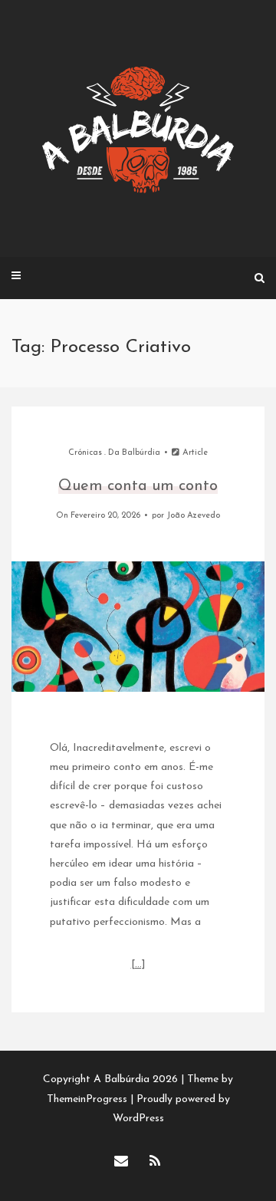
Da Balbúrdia (134, 453)
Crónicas (85, 453)
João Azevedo (193, 516)
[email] (121, 1162)
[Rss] (155, 1162)
